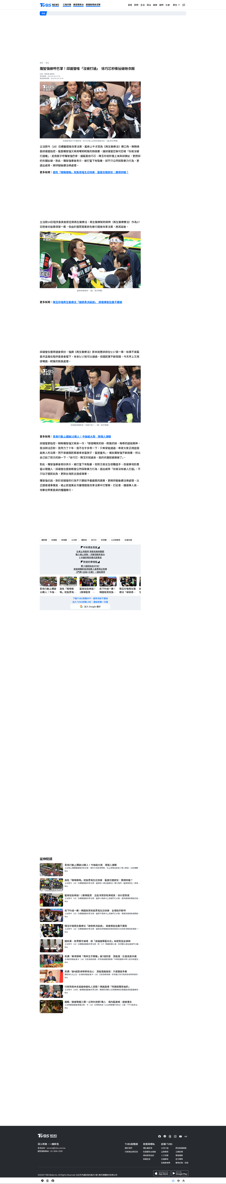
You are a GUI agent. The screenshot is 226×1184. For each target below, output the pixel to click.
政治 (149, 4)
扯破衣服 (128, 540)
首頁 (130, 4)
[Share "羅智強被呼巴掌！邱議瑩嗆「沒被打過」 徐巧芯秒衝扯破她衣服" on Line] (42, 1180)
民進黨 (64, 540)
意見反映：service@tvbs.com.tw (51, 1148)
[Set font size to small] (173, 1180)
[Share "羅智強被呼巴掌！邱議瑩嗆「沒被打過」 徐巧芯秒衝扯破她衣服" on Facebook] (53, 1180)
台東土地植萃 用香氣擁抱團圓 (90, 551)
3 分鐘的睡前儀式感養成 (90, 557)
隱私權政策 (147, 1148)
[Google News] (185, 1136)
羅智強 (84, 540)
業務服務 (179, 1155)
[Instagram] (175, 1136)
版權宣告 (146, 1159)
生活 (142, 4)
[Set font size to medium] (178, 1180)
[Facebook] (159, 1136)
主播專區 (164, 1159)
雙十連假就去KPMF (90, 565)
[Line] (164, 1136)
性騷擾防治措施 (149, 1151)
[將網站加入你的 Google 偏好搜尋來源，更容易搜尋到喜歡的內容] (90, 606)
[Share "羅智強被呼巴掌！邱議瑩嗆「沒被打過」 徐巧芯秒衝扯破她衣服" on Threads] (47, 1180)
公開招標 (179, 1151)
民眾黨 (104, 540)
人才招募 (164, 1155)
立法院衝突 (115, 540)
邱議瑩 (54, 540)
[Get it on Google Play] (179, 1173)
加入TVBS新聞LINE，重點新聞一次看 (90, 601)
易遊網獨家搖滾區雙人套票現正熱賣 (90, 569)
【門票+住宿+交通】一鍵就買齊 (90, 572)
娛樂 (155, 4)
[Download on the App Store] (161, 1173)
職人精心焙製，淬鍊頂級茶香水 (90, 554)
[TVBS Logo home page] (49, 5)
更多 (175, 4)
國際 (161, 4)
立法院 (74, 540)
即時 (136, 4)
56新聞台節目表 (131, 1151)
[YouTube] (180, 1136)
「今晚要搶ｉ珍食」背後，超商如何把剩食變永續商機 (70, 13)
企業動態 (164, 1151)
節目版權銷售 (181, 1148)
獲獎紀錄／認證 (182, 1162)
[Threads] (170, 1136)
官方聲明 (179, 1159)
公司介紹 (164, 1148)
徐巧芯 (94, 540)
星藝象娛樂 (165, 1162)
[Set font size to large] (183, 1180)
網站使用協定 (148, 1155)
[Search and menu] (183, 4)
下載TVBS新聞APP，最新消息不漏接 (90, 598)
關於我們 (128, 1148)
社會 (168, 4)
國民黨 (44, 540)
